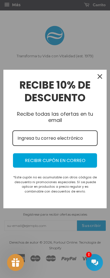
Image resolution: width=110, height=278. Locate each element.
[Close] (100, 76)
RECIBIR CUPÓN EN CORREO (55, 160)
